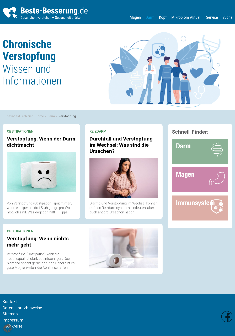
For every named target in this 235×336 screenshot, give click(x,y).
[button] (7, 328)
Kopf (163, 17)
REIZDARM (97, 131)
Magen (135, 17)
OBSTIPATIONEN (20, 131)
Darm (150, 17)
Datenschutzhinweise (22, 308)
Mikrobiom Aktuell (186, 17)
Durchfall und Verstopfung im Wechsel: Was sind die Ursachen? (121, 145)
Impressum (13, 320)
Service (212, 17)
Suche (227, 17)
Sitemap (10, 314)
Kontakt (10, 301)
